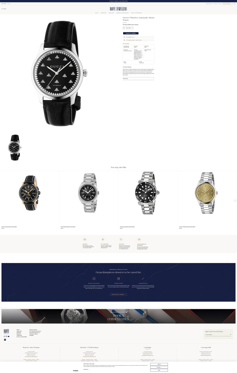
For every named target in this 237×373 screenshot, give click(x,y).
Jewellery (19, 331)
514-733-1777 (32, 355)
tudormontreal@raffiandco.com (89, 356)
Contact (219, 3)
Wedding (19, 332)
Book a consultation (226, 3)
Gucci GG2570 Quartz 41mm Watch (68, 226)
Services (215, 3)
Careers (31, 335)
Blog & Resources (209, 3)
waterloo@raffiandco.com (206, 355)
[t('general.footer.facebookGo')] (4, 336)
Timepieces (19, 335)
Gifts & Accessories (22, 336)
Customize (158, 367)
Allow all (159, 364)
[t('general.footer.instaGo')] (6, 336)
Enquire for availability (131, 33)
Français (8, 3)
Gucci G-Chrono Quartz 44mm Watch (9, 226)
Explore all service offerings (118, 294)
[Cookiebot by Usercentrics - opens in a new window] (75, 371)
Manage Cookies (33, 334)
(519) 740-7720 (149, 354)
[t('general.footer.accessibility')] (5, 340)
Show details (86, 369)
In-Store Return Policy (35, 331)
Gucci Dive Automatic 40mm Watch (127, 226)
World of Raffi (33, 329)
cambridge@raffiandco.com (147, 355)
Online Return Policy (34, 332)
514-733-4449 (91, 355)
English (5, 3)
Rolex (18, 329)
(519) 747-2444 (207, 354)
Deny (159, 370)
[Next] (235, 200)
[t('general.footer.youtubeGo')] (8, 336)
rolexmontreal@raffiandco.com (31, 356)
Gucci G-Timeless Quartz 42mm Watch (187, 226)
